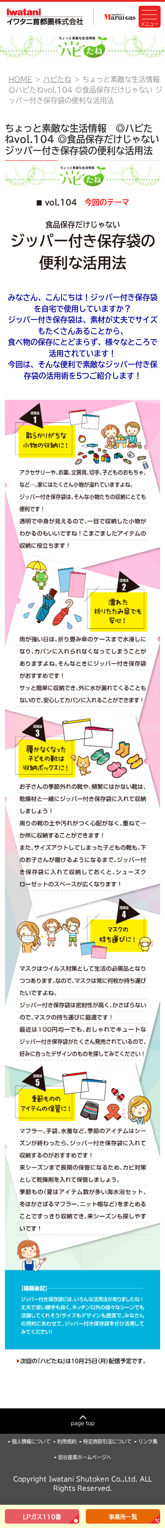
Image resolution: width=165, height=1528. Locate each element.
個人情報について (31, 1441)
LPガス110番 (42, 1517)
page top (83, 1423)
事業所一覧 (123, 1517)
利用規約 (67, 1441)
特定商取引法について (107, 1441)
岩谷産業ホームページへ (84, 1457)
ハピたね (57, 79)
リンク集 (148, 1441)
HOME (20, 79)
